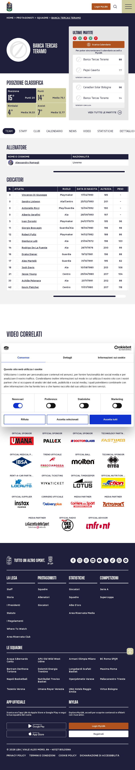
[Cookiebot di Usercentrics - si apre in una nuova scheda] (116, 348)
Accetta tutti (110, 419)
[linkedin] (92, 560)
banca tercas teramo (66, 17)
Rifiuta (24, 419)
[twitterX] (106, 560)
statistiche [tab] (105, 131)
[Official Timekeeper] (83, 483)
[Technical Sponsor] (113, 462)
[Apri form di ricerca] (115, 6)
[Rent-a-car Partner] (22, 483)
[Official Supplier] (22, 504)
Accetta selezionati (67, 419)
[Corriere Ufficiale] (52, 504)
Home (10, 17)
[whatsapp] (119, 560)
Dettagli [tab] (67, 357)
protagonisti (25, 17)
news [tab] (72, 131)
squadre (42, 17)
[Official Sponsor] (22, 441)
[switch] (51, 405)
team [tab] (9, 131)
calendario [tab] (54, 131)
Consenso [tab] (23, 357)
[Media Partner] (83, 504)
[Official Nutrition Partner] (113, 483)
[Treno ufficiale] (52, 462)
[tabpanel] (67, 221)
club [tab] (37, 131)
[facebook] (73, 560)
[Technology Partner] (113, 441)
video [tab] (87, 131)
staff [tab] (23, 131)
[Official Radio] (68, 525)
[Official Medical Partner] (22, 462)
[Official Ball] (83, 462)
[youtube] (99, 560)
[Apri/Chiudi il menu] (128, 6)
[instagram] (79, 560)
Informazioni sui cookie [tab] (111, 357)
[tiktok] (112, 560)
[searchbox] (67, 4)
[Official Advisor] (98, 525)
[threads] (86, 560)
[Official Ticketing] (52, 483)
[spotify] (125, 560)
